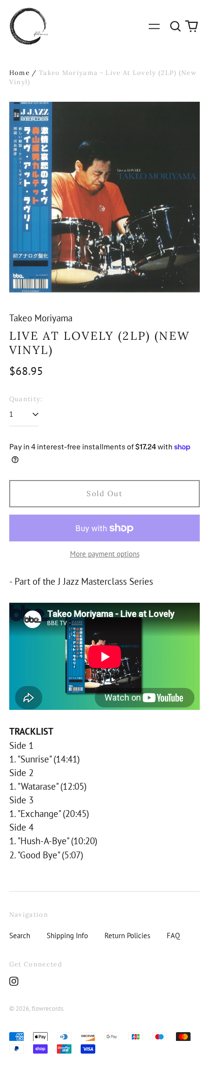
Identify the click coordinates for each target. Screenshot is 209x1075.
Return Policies (127, 935)
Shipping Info (67, 935)
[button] (175, 26)
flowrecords (47, 1008)
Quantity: (26, 399)
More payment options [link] (104, 553)
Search (19, 935)
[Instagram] (13, 981)
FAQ (173, 935)
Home (19, 73)
